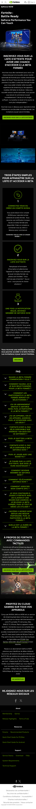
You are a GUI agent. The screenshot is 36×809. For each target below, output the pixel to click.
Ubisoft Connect (22, 642)
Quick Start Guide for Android (13, 742)
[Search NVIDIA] (5, 2)
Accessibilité (27, 796)
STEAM (22, 639)
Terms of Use (24, 719)
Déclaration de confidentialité (17, 790)
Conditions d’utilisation (11, 796)
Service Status (7, 756)
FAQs (28, 756)
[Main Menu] (2, 2)
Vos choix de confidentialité (17, 793)
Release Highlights (9, 719)
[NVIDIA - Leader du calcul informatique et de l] (14, 2)
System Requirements (10, 761)
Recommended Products (19, 732)
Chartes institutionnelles (17, 799)
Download (19, 756)
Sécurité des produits (11, 802)
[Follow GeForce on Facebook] (16, 781)
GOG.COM (12, 642)
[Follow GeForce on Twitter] (19, 781)
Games (17, 714)
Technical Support (9, 766)
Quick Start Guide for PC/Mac (13, 737)
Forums (5, 732)
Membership (7, 714)
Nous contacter (27, 802)
